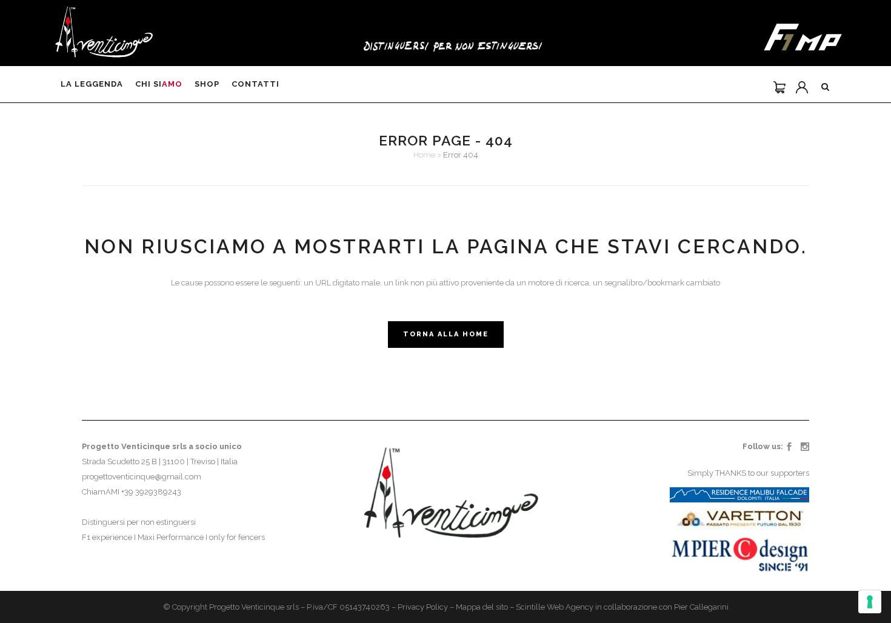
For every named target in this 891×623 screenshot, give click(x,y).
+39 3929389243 (151, 491)
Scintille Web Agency (554, 606)
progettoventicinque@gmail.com (141, 476)
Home (424, 154)
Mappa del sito (482, 606)
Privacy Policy (423, 606)
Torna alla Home (446, 334)
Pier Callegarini (701, 606)
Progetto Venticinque (246, 606)
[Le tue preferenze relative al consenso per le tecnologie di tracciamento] (869, 601)
